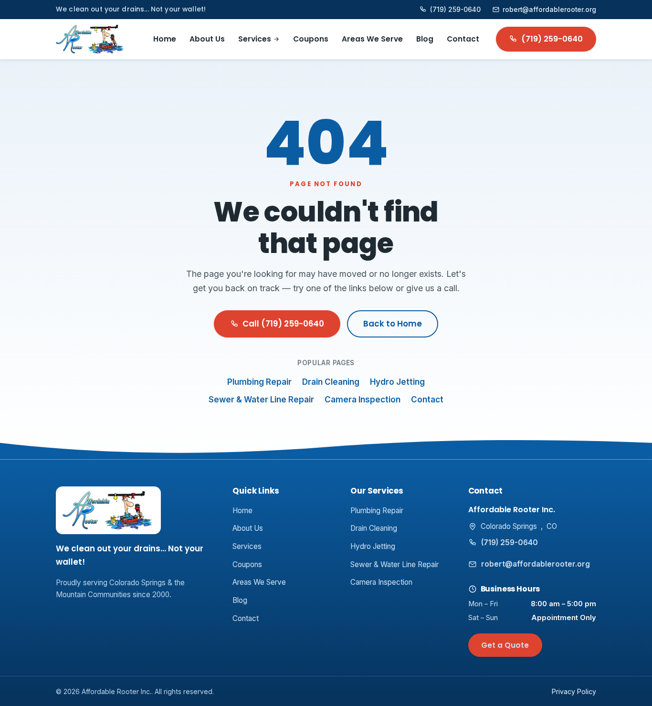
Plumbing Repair (259, 382)
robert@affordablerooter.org (549, 9)
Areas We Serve (372, 39)
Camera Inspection (362, 399)
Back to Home (392, 323)
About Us (207, 39)
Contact (463, 39)
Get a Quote (505, 645)
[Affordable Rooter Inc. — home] (90, 39)
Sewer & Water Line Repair (261, 399)
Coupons (310, 39)
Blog (424, 39)
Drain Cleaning (330, 382)
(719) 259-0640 (455, 9)
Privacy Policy (574, 691)
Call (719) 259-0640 (283, 323)
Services (254, 39)
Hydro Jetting (397, 382)
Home (164, 39)
